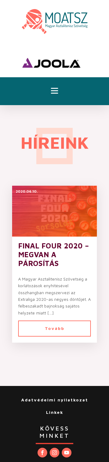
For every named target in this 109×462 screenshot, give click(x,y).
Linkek (54, 412)
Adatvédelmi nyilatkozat (54, 399)
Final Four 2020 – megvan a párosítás (53, 254)
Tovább (54, 328)
